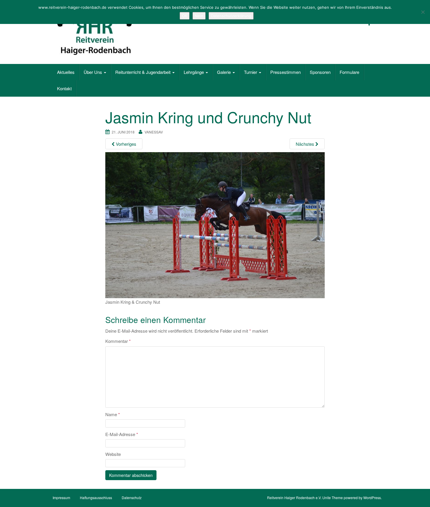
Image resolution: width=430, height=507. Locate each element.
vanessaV (154, 131)
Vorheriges (125, 144)
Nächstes (305, 144)
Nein (199, 15)
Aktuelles (66, 72)
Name (112, 414)
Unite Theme (332, 497)
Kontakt (64, 88)
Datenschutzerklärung (231, 15)
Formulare (349, 72)
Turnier (251, 72)
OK (184, 15)
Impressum (61, 497)
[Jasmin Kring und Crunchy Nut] (215, 224)
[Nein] (423, 12)
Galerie (224, 72)
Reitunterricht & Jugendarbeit (143, 72)
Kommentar (118, 341)
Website (113, 454)
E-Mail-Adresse (121, 434)
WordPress (372, 497)
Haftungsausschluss (96, 497)
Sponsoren (320, 72)
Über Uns (93, 72)
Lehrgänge (194, 72)
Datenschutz (132, 497)
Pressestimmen (285, 72)
